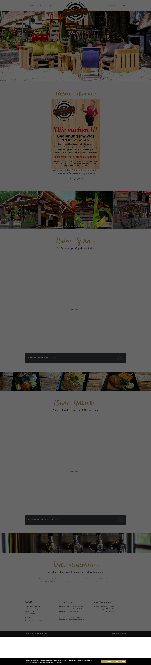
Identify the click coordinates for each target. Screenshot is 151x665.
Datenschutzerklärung (42, 662)
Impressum (58, 662)
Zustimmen (108, 661)
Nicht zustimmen (120, 661)
